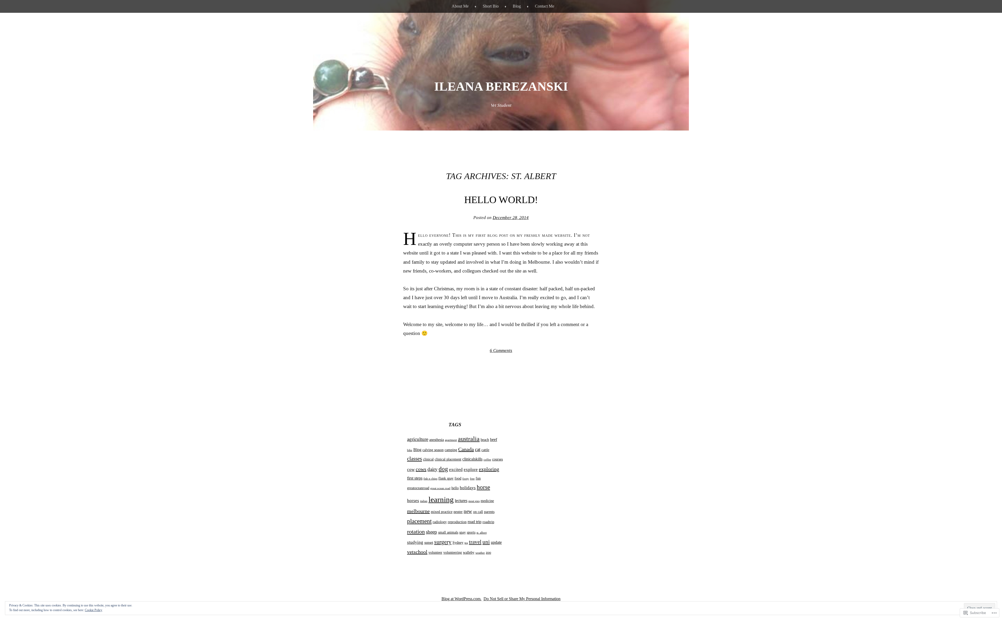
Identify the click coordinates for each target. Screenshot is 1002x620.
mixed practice (441, 512)
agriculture (417, 439)
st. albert (481, 532)
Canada (466, 449)
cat (477, 449)
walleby (468, 552)
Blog (517, 6)
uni (486, 542)
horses (413, 500)
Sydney (457, 543)
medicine (487, 501)
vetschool (417, 552)
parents (489, 512)
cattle (485, 450)
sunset (428, 543)
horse (483, 487)
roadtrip (488, 522)
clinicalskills (472, 459)
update (496, 542)
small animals (448, 532)
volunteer (435, 552)
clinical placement (448, 459)
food (458, 478)
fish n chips (430, 478)
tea (466, 542)
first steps (414, 478)
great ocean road (440, 488)
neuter (458, 512)
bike (409, 450)
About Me (460, 6)
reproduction (457, 522)
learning (441, 499)
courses (497, 459)
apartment (451, 440)
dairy (432, 469)
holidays (468, 487)
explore (471, 469)
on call (478, 512)
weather (480, 552)
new (468, 511)
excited (456, 469)
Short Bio (491, 6)
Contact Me (544, 6)
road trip (474, 521)
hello (455, 488)
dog (443, 469)
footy (465, 478)
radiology (440, 522)
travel (475, 542)
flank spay (446, 478)
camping (451, 450)
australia (469, 438)
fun (478, 478)
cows (421, 469)
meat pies (474, 501)
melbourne (418, 511)
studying (415, 542)
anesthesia (436, 440)
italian (423, 501)
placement (419, 521)
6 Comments (501, 350)
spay (462, 532)
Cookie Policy (93, 610)
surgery (442, 542)
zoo (488, 552)
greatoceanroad (418, 488)
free (472, 478)
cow (411, 469)
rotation (416, 532)
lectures (461, 500)
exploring (489, 469)
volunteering (452, 552)
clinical (428, 459)
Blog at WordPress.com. (461, 599)
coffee (487, 459)
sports (471, 532)
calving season (433, 450)
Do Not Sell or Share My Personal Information (522, 599)
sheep (431, 532)
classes (414, 459)
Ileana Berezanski (501, 86)
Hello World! (501, 199)
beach (485, 440)
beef (493, 439)
